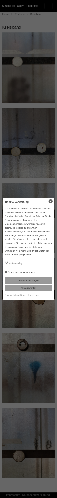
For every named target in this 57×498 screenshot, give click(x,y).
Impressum (33, 295)
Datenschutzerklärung (15, 295)
